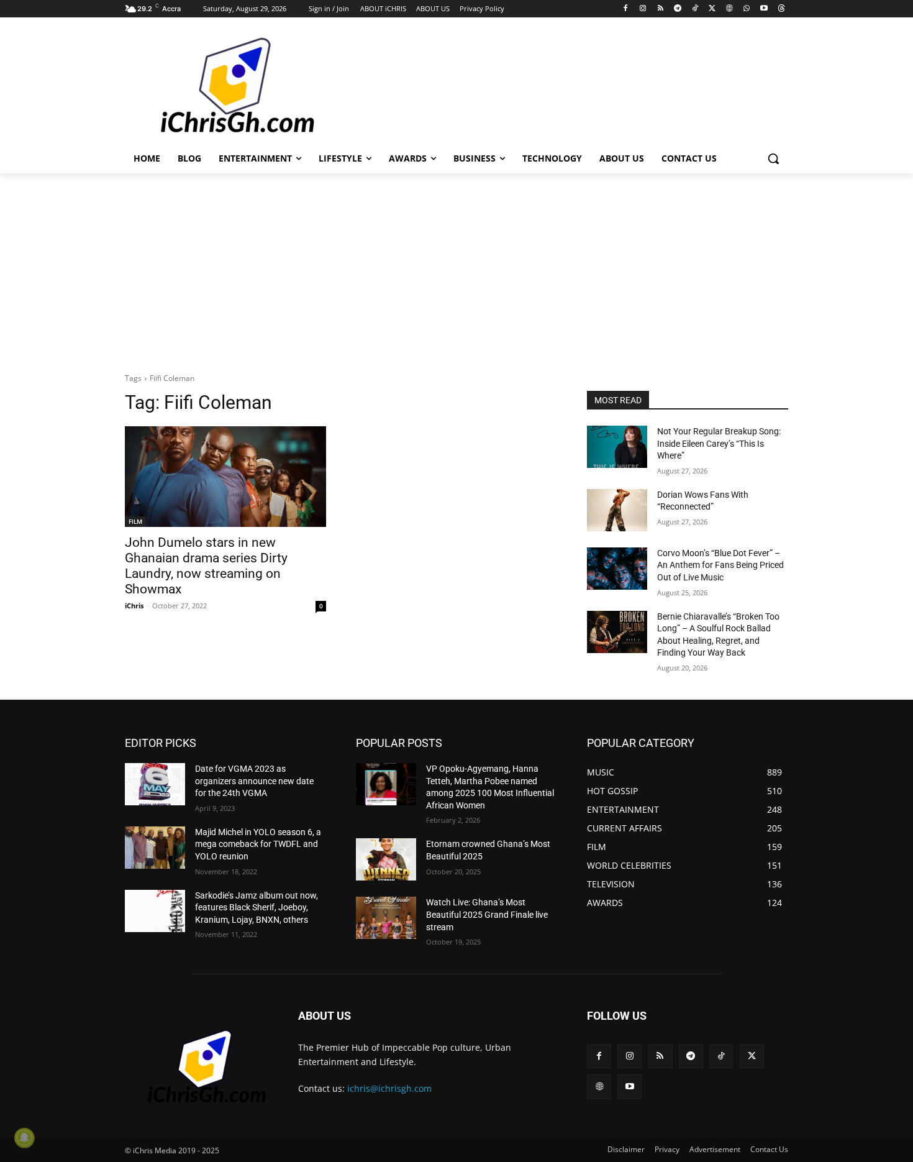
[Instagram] (643, 9)
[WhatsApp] (747, 9)
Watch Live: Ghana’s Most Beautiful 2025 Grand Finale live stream (487, 914)
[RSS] (660, 9)
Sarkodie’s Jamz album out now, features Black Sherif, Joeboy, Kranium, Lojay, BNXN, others (256, 907)
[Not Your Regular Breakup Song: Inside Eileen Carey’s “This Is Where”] (617, 447)
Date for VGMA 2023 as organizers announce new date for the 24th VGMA (254, 781)
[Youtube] (763, 9)
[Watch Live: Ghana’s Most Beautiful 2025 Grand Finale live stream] (386, 918)
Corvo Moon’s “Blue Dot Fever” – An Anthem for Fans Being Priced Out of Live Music (720, 565)
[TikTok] (695, 9)
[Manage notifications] (24, 1138)
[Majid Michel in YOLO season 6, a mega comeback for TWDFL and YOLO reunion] (155, 847)
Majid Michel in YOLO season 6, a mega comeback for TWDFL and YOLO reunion (258, 844)
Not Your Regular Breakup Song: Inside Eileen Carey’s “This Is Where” (719, 443)
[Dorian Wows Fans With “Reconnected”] (617, 510)
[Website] (729, 9)
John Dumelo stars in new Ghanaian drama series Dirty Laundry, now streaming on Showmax (206, 566)
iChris (134, 605)
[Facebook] (626, 9)
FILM (135, 521)
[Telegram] (677, 9)
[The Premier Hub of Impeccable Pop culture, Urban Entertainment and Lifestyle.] (224, 86)
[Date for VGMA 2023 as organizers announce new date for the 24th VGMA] (155, 784)
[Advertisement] (550, 85)
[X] (712, 9)
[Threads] (781, 9)
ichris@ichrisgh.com (389, 1088)
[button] (773, 158)
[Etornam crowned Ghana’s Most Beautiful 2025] (386, 859)
